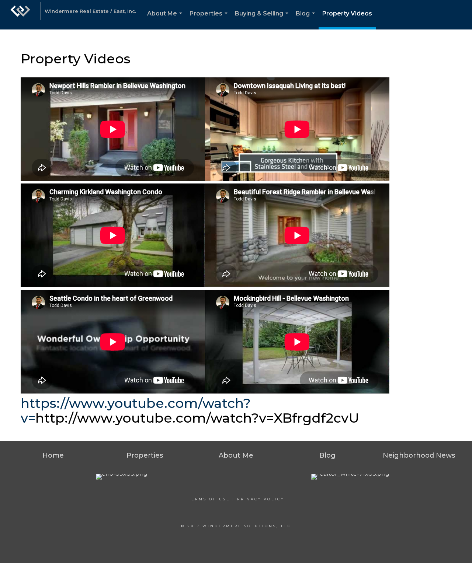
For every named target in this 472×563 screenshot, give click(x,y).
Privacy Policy (260, 499)
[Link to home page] (20, 14)
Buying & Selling (263, 19)
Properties (210, 19)
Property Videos (347, 13)
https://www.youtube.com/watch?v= (136, 410)
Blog (307, 19)
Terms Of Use (209, 499)
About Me (166, 19)
